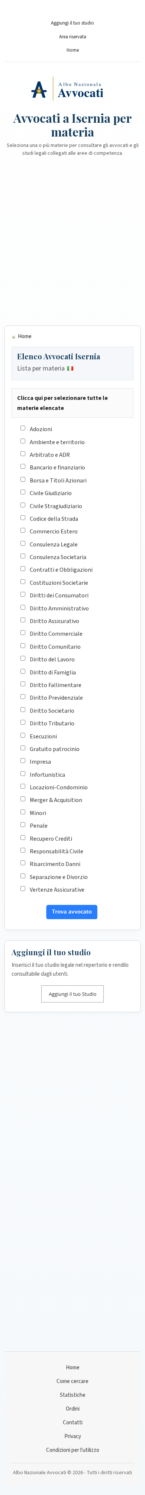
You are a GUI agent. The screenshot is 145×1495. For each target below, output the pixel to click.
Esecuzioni (43, 736)
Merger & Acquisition (56, 800)
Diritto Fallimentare (55, 685)
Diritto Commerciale (56, 634)
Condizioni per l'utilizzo (72, 1450)
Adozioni (41, 429)
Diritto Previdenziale (56, 698)
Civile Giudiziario (51, 493)
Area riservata (72, 36)
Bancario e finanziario (57, 467)
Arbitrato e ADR (50, 455)
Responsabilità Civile (56, 851)
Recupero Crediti (51, 839)
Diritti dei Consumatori (59, 595)
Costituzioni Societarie (59, 583)
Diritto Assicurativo (54, 621)
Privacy (72, 1436)
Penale (39, 826)
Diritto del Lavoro (52, 659)
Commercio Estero (54, 531)
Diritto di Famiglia (53, 672)
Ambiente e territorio (57, 442)
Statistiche (73, 1395)
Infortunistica (47, 775)
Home (73, 50)
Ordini (73, 1409)
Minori (38, 813)
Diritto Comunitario (55, 647)
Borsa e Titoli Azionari (58, 481)
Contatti (73, 1423)
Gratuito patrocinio (55, 749)
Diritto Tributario (52, 723)
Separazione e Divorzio (59, 877)
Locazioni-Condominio (59, 787)
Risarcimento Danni (55, 864)
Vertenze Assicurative (57, 890)
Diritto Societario (52, 711)
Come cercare (72, 1381)
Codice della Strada (54, 519)
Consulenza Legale (54, 544)
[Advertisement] (72, 245)
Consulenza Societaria (58, 557)
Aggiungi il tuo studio (72, 23)
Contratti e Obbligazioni (61, 570)
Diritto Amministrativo (59, 608)
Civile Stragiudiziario (56, 506)
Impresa (40, 762)
